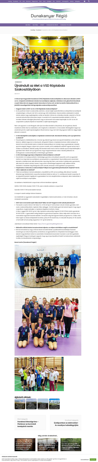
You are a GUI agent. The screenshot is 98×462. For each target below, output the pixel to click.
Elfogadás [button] (93, 459)
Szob (40, 1)
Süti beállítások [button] (85, 459)
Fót (20, 1)
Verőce (72, 1)
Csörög (10, 1)
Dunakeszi (15, 1)
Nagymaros (35, 1)
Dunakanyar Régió (49, 15)
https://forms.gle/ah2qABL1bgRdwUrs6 (50, 224)
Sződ (44, 1)
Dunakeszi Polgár (65, 25)
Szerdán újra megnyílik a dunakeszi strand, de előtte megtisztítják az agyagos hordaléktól (71, 446)
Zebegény (77, 1)
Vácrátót (58, 1)
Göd (24, 1)
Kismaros (28, 1)
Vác (54, 1)
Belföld (28, 25)
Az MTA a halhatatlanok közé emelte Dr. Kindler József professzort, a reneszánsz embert (24, 446)
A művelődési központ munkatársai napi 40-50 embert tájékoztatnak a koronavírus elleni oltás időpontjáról (47, 445)
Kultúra (35, 25)
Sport (42, 25)
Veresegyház (65, 1)
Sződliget (49, 1)
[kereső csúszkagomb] (88, 1)
